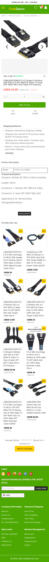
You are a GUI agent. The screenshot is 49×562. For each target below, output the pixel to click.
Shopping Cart (29, 538)
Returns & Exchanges (32, 522)
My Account (29, 534)
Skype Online (6, 545)
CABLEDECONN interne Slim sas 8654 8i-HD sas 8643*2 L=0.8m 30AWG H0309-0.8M (36, 407)
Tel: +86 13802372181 (9, 522)
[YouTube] (31, 474)
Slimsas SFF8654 (30, 16)
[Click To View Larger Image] (24, 39)
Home (3, 16)
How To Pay (29, 511)
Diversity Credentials (9, 534)
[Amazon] (3, 474)
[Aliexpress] (9, 474)
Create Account (30, 541)
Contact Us (5, 515)
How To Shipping (30, 515)
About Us (4, 511)
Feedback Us (6, 541)
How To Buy (29, 519)
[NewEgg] (14, 474)
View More (9, 153)
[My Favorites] (36, 8)
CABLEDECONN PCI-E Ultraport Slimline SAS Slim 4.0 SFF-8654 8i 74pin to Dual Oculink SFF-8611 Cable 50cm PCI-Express (12, 357)
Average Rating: (12, 440)
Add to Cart (24, 105)
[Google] (20, 474)
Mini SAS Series (15, 16)
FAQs (3, 538)
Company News (7, 519)
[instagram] (25, 474)
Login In (27, 545)
